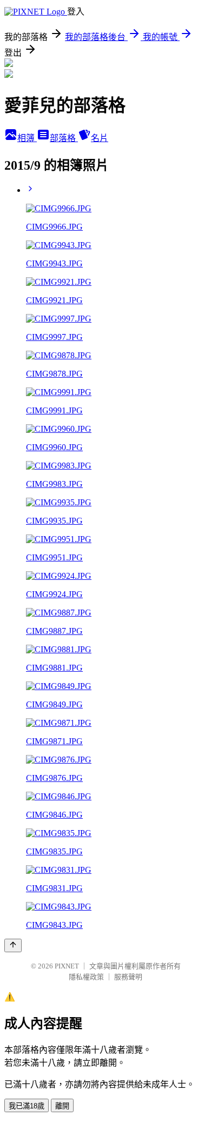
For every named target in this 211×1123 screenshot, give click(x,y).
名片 (99, 138)
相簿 (27, 138)
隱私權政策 (86, 977)
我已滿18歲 (26, 1106)
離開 (62, 1106)
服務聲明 (128, 977)
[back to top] (13, 945)
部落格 (64, 138)
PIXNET (67, 966)
